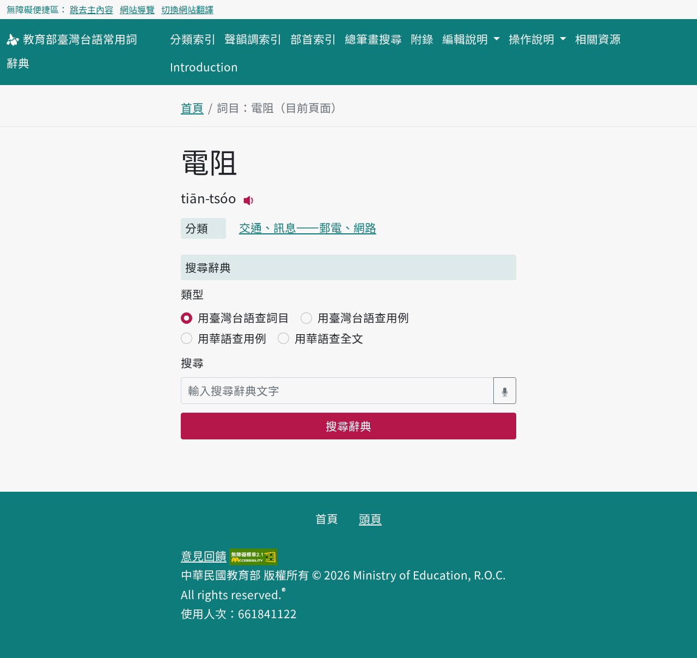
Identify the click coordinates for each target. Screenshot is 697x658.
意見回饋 (204, 555)
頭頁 (370, 518)
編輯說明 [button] (466, 39)
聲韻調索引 (253, 39)
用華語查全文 (329, 338)
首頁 (192, 107)
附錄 (422, 39)
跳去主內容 (91, 9)
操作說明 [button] (533, 39)
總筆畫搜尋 (373, 39)
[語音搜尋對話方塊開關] (504, 390)
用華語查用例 (232, 338)
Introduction (204, 66)
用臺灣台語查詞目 (243, 317)
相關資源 (598, 39)
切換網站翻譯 (187, 9)
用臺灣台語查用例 (363, 317)
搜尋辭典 (348, 426)
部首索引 (313, 39)
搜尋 (192, 362)
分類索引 (193, 39)
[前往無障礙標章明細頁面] (253, 555)
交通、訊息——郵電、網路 (307, 227)
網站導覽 (137, 9)
